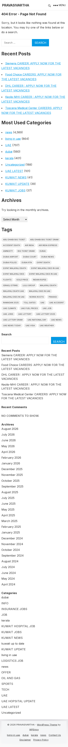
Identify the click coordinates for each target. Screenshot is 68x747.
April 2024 (8, 584)
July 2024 (8, 567)
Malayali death (48, 285)
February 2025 (11, 526)
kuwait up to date (12, 643)
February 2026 (11, 457)
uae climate (9, 308)
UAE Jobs (8, 314)
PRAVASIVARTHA (15, 5)
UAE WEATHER (47, 325)
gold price (22, 279)
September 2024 (12, 555)
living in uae (13, 138)
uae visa (30, 325)
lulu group (29, 285)
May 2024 (8, 578)
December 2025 (11, 469)
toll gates (30, 302)
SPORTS (7, 684)
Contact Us (55, 735)
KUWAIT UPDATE (17, 184)
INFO (4, 603)
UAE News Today (12, 325)
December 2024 (12, 538)
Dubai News (47, 257)
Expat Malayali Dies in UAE (43, 274)
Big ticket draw (26, 251)
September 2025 (12, 486)
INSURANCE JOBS (14, 609)
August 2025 (9, 492)
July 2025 (7, 498)
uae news (56, 320)
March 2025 (9, 521)
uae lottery (24, 314)
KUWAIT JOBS (15, 190)
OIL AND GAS (10, 678)
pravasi (53, 297)
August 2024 (9, 561)
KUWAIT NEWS (16, 177)
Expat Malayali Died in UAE (45, 268)
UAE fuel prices (29, 308)
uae (42, 302)
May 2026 (8, 446)
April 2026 (8, 452)
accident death (11, 245)
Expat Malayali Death (14, 268)
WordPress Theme (47, 724)
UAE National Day (37, 320)
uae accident (56, 302)
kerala (9, 158)
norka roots (36, 297)
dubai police (10, 262)
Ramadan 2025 (11, 302)
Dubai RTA (27, 262)
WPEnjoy (34, 729)
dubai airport (10, 257)
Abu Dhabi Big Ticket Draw (44, 239)
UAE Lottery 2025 (45, 314)
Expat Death (43, 262)
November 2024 (12, 544)
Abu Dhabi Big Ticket (14, 239)
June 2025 (8, 503)
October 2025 (10, 480)
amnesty (8, 251)
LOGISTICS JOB (12, 660)
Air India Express (48, 245)
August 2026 (9, 429)
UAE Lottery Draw (13, 320)
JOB (4, 614)
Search (6, 334)
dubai (8, 151)
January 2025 (10, 532)
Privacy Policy (40, 739)
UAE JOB (47, 308)
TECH (5, 689)
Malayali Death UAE (13, 291)
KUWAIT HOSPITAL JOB (18, 626)
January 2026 (10, 463)
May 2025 (7, 509)
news (8, 132)
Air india (29, 245)
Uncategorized (15, 164)
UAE (8, 145)
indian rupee (39, 279)
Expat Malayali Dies (13, 274)
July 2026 (8, 434)
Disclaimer (25, 739)
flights (7, 279)
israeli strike (10, 285)
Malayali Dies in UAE (14, 297)
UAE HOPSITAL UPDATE (18, 701)
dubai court (29, 257)
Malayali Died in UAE (39, 291)
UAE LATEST (14, 171)
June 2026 (8, 440)
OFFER (6, 672)
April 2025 (8, 515)
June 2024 (8, 573)
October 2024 (10, 550)
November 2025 (12, 475)
